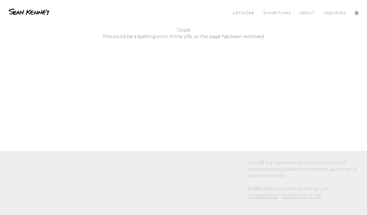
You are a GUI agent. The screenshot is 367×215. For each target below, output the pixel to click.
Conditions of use (301, 195)
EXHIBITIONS (277, 13)
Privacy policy (262, 195)
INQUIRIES (335, 13)
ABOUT (307, 13)
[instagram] (356, 13)
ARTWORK (244, 13)
